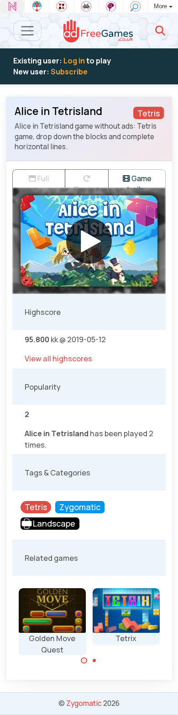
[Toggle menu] (27, 31)
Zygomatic (84, 703)
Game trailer (139, 180)
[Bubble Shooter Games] (36, 6)
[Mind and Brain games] (111, 6)
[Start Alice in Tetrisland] (89, 241)
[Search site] (160, 31)
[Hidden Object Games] (136, 6)
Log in (74, 61)
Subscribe (69, 72)
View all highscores (58, 359)
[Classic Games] (86, 6)
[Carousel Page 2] (94, 661)
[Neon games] (12, 6)
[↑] (164, 697)
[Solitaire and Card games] (61, 6)
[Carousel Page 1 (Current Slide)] (84, 661)
